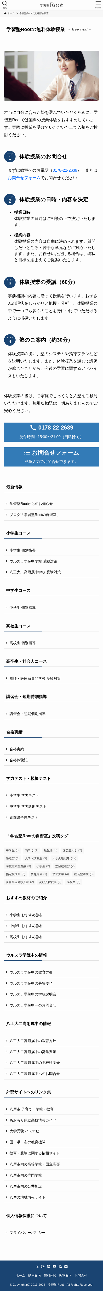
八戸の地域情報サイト (28, 1197)
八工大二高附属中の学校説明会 (35, 1063)
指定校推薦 (15, 874)
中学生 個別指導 (23, 608)
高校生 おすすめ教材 (26, 937)
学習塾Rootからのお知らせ (31, 504)
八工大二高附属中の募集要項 (33, 1052)
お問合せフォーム (24, 177)
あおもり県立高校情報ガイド (33, 1120)
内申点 (31, 850)
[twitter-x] (37, 1266)
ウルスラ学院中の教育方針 (31, 972)
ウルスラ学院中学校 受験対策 (33, 561)
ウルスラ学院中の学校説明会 (33, 994)
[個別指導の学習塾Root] (51, 5)
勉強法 (50, 850)
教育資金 (39, 874)
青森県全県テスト (24, 817)
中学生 (12, 850)
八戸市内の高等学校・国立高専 (35, 1164)
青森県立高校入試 (20, 882)
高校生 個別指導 (23, 643)
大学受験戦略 (64, 858)
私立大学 (60, 874)
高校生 (73, 882)
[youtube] (54, 1266)
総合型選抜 (83, 874)
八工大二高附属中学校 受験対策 (35, 572)
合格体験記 (19, 760)
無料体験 (50, 1275)
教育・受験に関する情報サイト (35, 1153)
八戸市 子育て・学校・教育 (32, 1109)
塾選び (12, 858)
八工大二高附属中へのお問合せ (35, 1074)
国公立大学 (72, 850)
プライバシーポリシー (28, 1232)
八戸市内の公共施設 (26, 1186)
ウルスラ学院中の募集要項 (31, 983)
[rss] (60, 1266)
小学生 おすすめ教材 (26, 915)
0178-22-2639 (65, 170)
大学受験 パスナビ (24, 1131)
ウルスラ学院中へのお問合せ (33, 1005)
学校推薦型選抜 (18, 866)
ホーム (20, 1275)
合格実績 (17, 749)
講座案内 (34, 1275)
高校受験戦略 (50, 882)
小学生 (43, 866)
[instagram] (43, 1266)
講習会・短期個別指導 (28, 714)
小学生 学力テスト (24, 795)
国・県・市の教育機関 (28, 1142)
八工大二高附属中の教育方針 (33, 1041)
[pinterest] (48, 1266)
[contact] (66, 1266)
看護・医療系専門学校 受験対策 (35, 678)
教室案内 (65, 1275)
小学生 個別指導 (23, 550)
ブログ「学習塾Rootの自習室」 (35, 515)
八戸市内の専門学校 (26, 1175)
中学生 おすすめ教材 (26, 926)
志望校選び (64, 866)
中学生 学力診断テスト (28, 806)
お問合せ (81, 1275)
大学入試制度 (36, 858)
